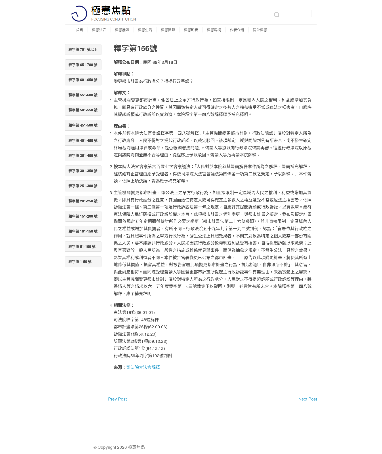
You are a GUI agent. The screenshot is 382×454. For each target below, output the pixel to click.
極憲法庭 (99, 29)
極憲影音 (191, 29)
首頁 (79, 29)
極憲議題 (122, 29)
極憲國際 (168, 29)
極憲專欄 (214, 29)
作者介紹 (237, 29)
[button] (83, 49)
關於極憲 (260, 29)
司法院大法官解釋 (143, 367)
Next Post (307, 399)
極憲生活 (145, 29)
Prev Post (117, 399)
